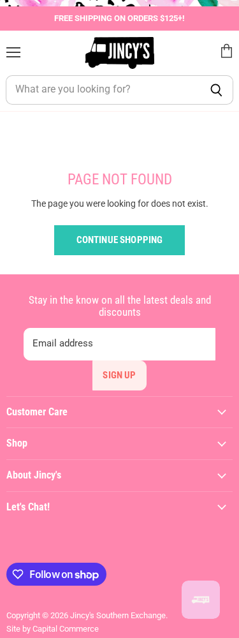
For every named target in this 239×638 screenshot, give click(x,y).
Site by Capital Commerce (52, 629)
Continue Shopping (119, 240)
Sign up (119, 375)
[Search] (216, 90)
